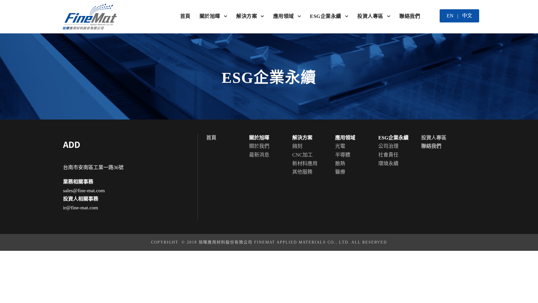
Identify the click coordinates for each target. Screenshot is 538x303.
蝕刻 (297, 146)
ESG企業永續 (325, 16)
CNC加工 (302, 155)
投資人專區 (370, 16)
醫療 (340, 172)
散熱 (340, 163)
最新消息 (259, 155)
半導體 (342, 155)
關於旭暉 (210, 16)
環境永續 (388, 163)
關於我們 (259, 146)
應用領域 (283, 16)
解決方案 (246, 16)
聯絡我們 (409, 16)
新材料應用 (304, 163)
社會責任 (388, 155)
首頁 (185, 16)
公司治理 (388, 146)
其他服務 (302, 172)
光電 (340, 146)
